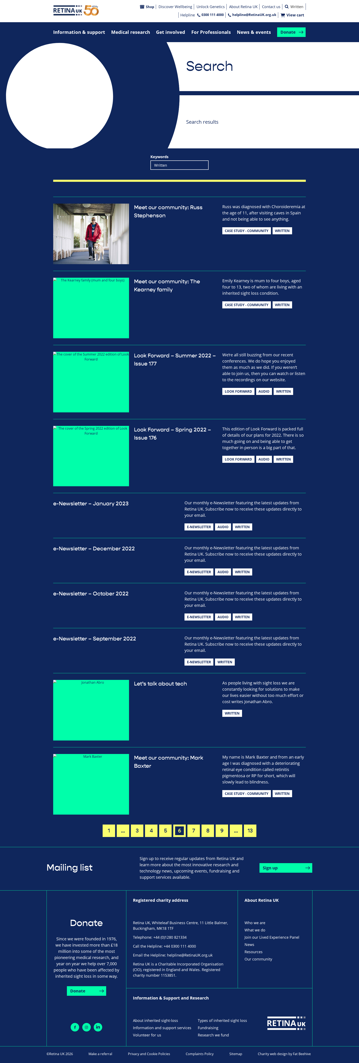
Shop (150, 7)
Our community (258, 959)
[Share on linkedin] (98, 1027)
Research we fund (213, 1034)
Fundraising (208, 1027)
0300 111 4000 (213, 14)
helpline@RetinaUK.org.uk (254, 14)
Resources (254, 951)
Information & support (79, 32)
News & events (254, 32)
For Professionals (211, 32)
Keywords (159, 156)
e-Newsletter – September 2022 (94, 638)
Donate (288, 32)
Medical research (130, 32)
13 (250, 830)
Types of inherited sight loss (222, 1020)
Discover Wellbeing (175, 6)
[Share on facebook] (75, 1027)
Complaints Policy (200, 1054)
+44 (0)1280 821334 (170, 937)
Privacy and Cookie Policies (149, 1054)
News (249, 944)
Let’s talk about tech (160, 684)
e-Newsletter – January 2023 (91, 503)
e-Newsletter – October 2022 (91, 593)
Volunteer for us (147, 1034)
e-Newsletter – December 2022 (94, 548)
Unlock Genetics (211, 6)
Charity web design (273, 1054)
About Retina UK (243, 6)
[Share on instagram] (86, 1027)
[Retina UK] (76, 10)
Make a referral (100, 1054)
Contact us (271, 6)
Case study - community (246, 230)
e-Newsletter (199, 527)
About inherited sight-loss (155, 1020)
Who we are (255, 922)
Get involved (170, 32)
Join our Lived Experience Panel (272, 937)
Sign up (270, 868)
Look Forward (238, 391)
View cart (295, 15)
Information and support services (162, 1027)
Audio (263, 391)
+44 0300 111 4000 (180, 946)
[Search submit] (287, 6)
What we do (255, 929)
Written (282, 230)
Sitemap (235, 1054)
